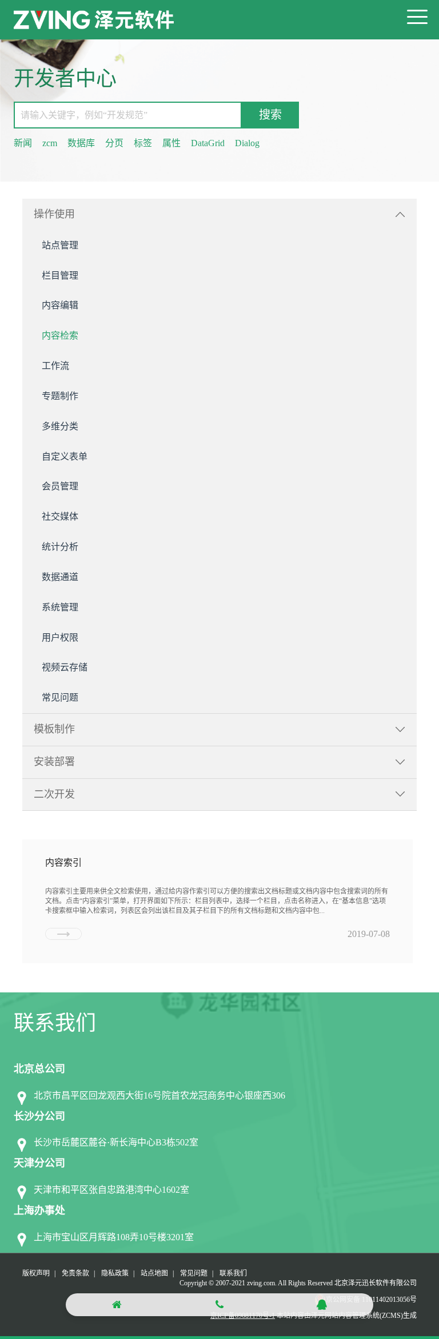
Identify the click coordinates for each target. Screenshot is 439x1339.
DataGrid (208, 143)
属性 (171, 143)
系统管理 (60, 607)
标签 (143, 143)
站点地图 (154, 1273)
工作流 (55, 366)
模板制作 (54, 729)
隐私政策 (115, 1273)
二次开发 (54, 794)
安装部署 (54, 761)
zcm (49, 143)
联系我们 (233, 1273)
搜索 (270, 114)
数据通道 (60, 577)
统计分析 (60, 547)
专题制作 (60, 396)
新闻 (23, 143)
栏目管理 (60, 275)
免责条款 (75, 1273)
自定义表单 (64, 456)
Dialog (247, 143)
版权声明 (36, 1273)
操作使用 (54, 214)
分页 (114, 143)
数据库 (81, 143)
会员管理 (60, 486)
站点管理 (60, 245)
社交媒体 (60, 516)
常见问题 (60, 697)
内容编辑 (60, 305)
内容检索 (60, 335)
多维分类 (60, 426)
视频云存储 (64, 667)
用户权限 (60, 637)
